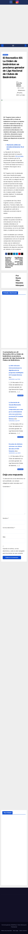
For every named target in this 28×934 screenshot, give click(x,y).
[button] (23, 45)
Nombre (6, 518)
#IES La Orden (20, 95)
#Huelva (19, 92)
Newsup (23, 924)
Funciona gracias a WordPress (9, 924)
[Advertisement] (14, 29)
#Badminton (21, 90)
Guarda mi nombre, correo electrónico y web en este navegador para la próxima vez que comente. (14, 551)
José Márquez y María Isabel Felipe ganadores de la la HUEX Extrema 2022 (18, 261)
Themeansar (14, 926)
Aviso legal (15, 930)
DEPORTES (5, 54)
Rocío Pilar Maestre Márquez (19, 84)
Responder (20, 395)
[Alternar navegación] (13, 45)
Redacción (6, 308)
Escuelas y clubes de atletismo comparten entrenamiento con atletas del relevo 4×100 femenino (9, 262)
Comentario (7, 486)
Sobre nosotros (23, 930)
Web (4, 537)
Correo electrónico (9, 527)
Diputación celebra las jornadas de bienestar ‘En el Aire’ (15, 147)
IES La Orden (19, 156)
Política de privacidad (6, 930)
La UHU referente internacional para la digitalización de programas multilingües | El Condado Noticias (16, 370)
